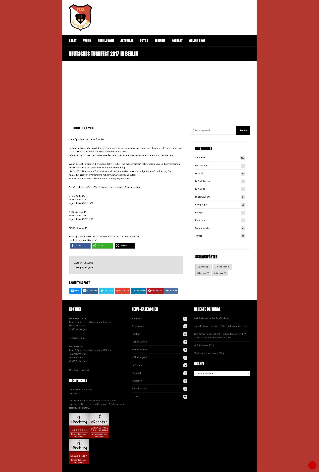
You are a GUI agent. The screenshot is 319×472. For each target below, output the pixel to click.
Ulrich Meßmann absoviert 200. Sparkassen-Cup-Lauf (220, 326)
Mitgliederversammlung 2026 (209, 353)
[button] (80, 246)
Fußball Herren (202, 189)
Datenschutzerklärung (80, 389)
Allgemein (90, 267)
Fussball (199, 173)
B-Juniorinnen (222, 266)
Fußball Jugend (203, 196)
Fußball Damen (203, 181)
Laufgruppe (201, 204)
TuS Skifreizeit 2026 (204, 345)
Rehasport (200, 220)
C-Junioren (220, 273)
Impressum (74, 393)
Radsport (200, 212)
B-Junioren (203, 273)
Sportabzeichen (203, 228)
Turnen (199, 235)
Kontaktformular (77, 338)
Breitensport (201, 165)
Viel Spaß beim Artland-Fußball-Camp (212, 318)
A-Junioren (203, 266)
